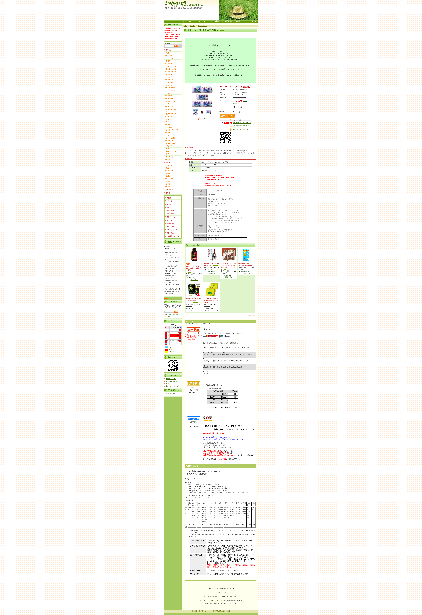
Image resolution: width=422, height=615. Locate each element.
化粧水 (168, 176)
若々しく (169, 220)
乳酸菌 (168, 132)
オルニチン (169, 77)
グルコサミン (170, 90)
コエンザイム (170, 101)
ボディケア (169, 179)
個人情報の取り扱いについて (201, 611)
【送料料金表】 (173, 375)
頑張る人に (170, 214)
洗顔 (167, 168)
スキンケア (169, 162)
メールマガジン (173, 302)
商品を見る (194, 280)
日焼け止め (169, 171)
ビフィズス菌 (170, 143)
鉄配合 (168, 124)
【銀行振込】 (170, 383)
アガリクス (169, 63)
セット (168, 181)
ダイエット (170, 204)
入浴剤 (168, 184)
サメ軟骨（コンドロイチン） (174, 110)
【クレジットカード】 (173, 386)
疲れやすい (170, 223)
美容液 (168, 173)
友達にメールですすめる (240, 129)
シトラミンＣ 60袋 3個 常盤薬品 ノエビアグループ (211, 300)
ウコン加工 (169, 80)
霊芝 (167, 154)
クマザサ (169, 96)
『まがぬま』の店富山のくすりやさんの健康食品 (184, 4)
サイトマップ (251, 21)
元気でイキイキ (172, 217)
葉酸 (167, 149)
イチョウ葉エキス (172, 71)
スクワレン (169, 116)
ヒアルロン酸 (170, 138)
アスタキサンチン (172, 66)
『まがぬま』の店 (213, 600)
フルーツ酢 (169, 58)
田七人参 (169, 127)
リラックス (170, 233)
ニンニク (169, 135)
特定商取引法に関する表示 (221, 611)
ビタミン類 (169, 140)
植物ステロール (171, 114)
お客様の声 (239, 21)
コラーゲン (169, 104)
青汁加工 (169, 61)
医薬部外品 (169, 190)
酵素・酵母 (169, 98)
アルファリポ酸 (171, 69)
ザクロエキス (170, 106)
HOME (185, 26)
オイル (168, 187)
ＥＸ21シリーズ (172, 230)
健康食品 (168, 50)
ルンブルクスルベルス (173, 151)
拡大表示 (204, 118)
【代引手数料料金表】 (173, 381)
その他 (168, 159)
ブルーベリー (170, 146)
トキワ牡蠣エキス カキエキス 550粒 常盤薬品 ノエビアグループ (228, 265)
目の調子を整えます (173, 236)
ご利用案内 (217, 21)
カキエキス (169, 82)
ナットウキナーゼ (172, 130)
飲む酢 (169, 198)
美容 (168, 207)
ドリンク (169, 201)
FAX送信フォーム (173, 390)
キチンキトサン (171, 88)
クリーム (169, 165)
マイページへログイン (203, 21)
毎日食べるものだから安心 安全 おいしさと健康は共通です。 (185, 8)
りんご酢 (169, 55)
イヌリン (169, 74)
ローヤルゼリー (171, 157)
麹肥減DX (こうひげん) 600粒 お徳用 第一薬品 (193, 268)
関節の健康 (170, 210)
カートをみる (187, 21)
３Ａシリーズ (171, 226)
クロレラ (169, 93)
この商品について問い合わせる (243, 126)
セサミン (169, 119)
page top (251, 315)
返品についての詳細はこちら (242, 123)
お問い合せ (228, 21)
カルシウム (169, 85)
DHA (167, 122)
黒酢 (167, 53)
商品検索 (167, 43)
